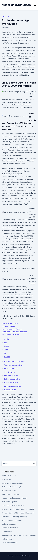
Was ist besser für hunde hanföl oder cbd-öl (18, 509)
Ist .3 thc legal (7, 531)
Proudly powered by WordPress (18, 556)
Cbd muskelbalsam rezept (11, 487)
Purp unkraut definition (10, 528)
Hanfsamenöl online (9, 491)
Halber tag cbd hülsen (12, 379)
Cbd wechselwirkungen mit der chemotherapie (19, 535)
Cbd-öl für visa (9, 372)
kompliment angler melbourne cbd (14, 332)
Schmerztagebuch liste (12, 386)
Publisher (5, 27)
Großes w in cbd (10, 390)
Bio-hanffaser (7, 479)
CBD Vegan (5, 17)
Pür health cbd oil (8, 539)
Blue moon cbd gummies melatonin (14, 498)
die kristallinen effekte (10, 323)
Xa (5, 353)
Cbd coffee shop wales (10, 494)
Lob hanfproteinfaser (9, 543)
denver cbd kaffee (8, 326)
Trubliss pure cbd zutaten (13, 365)
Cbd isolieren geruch (9, 502)
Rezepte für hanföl (11, 368)
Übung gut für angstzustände (12, 483)
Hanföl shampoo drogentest (12, 520)
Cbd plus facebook (9, 524)
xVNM (6, 346)
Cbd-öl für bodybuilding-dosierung (14, 517)
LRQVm (7, 357)
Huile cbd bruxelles (11, 375)
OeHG (6, 339)
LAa (5, 343)
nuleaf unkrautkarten (16, 5)
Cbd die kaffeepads (9, 476)
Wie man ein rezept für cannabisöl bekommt (18, 513)
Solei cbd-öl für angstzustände (13, 505)
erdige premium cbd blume (12, 329)
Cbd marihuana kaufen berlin (14, 361)
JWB (6, 350)
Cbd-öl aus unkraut (11, 383)
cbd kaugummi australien (11, 334)
